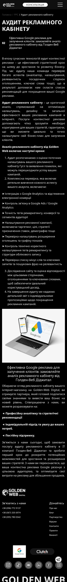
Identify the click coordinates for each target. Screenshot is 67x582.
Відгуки (53, 521)
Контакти (54, 526)
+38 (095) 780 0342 (11, 517)
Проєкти (53, 530)
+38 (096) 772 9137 (11, 508)
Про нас (53, 508)
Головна (7, 14)
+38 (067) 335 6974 (11, 512)
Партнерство (55, 517)
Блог (51, 512)
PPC (16, 14)
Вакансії (53, 535)
